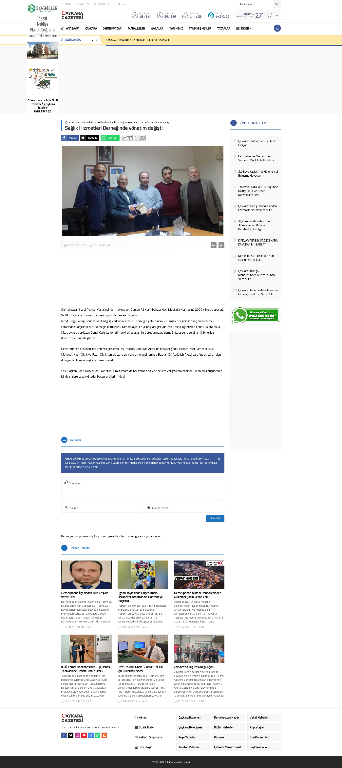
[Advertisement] (299, 60)
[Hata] (140, 138)
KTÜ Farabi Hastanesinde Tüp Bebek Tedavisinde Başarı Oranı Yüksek (85, 669)
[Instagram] (77, 735)
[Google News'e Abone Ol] (127, 138)
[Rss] (104, 735)
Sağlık (113, 122)
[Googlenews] (91, 735)
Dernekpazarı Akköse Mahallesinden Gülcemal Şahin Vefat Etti (197, 595)
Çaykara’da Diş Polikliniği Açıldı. (194, 667)
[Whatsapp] (97, 735)
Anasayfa (73, 122)
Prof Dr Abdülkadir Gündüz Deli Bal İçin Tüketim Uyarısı (140, 669)
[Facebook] (64, 735)
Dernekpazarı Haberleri (95, 122)
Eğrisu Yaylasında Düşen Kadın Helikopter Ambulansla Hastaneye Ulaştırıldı (140, 597)
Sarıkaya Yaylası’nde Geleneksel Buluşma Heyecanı (137, 40)
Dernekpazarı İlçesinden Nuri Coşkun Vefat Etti (84, 595)
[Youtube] (84, 735)
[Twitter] (70, 735)
